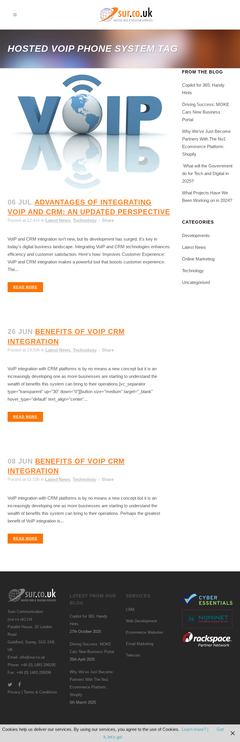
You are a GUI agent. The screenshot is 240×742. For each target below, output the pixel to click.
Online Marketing (198, 258)
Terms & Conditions (40, 692)
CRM (130, 609)
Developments (196, 235)
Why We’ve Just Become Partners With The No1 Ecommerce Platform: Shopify (91, 683)
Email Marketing (139, 644)
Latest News (58, 220)
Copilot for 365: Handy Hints (88, 620)
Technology (85, 220)
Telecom (133, 655)
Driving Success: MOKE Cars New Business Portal (205, 112)
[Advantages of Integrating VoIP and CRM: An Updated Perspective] (89, 129)
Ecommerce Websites (144, 632)
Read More (25, 287)
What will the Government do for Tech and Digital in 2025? (207, 173)
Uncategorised (196, 282)
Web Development (141, 621)
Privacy (14, 692)
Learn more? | (196, 729)
